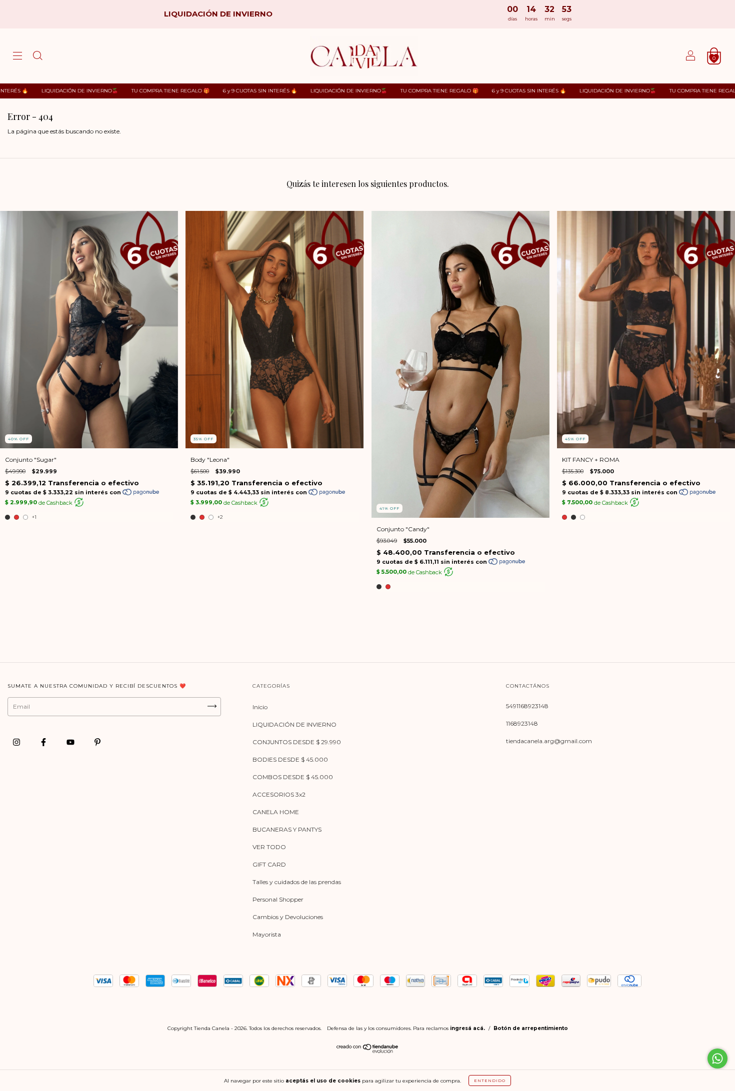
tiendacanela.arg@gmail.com (549, 741)
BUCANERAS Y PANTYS (287, 829)
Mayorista (266, 934)
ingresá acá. (467, 1028)
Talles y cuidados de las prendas (296, 882)
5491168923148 (527, 706)
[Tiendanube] (367, 1051)
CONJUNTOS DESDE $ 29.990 (296, 742)
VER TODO (269, 847)
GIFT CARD (269, 864)
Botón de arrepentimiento (531, 1028)
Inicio (260, 707)
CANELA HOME (275, 812)
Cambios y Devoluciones (287, 917)
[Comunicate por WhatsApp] (718, 1059)
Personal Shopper (278, 899)
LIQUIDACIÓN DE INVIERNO (294, 724)
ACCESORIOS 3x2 (279, 794)
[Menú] (17, 57)
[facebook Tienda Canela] (44, 742)
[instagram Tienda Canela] (17, 742)
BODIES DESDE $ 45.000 (290, 759)
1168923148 (522, 723)
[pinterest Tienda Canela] (97, 742)
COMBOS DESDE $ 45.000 (292, 777)
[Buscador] (37, 57)
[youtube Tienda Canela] (71, 742)
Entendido (490, 1080)
